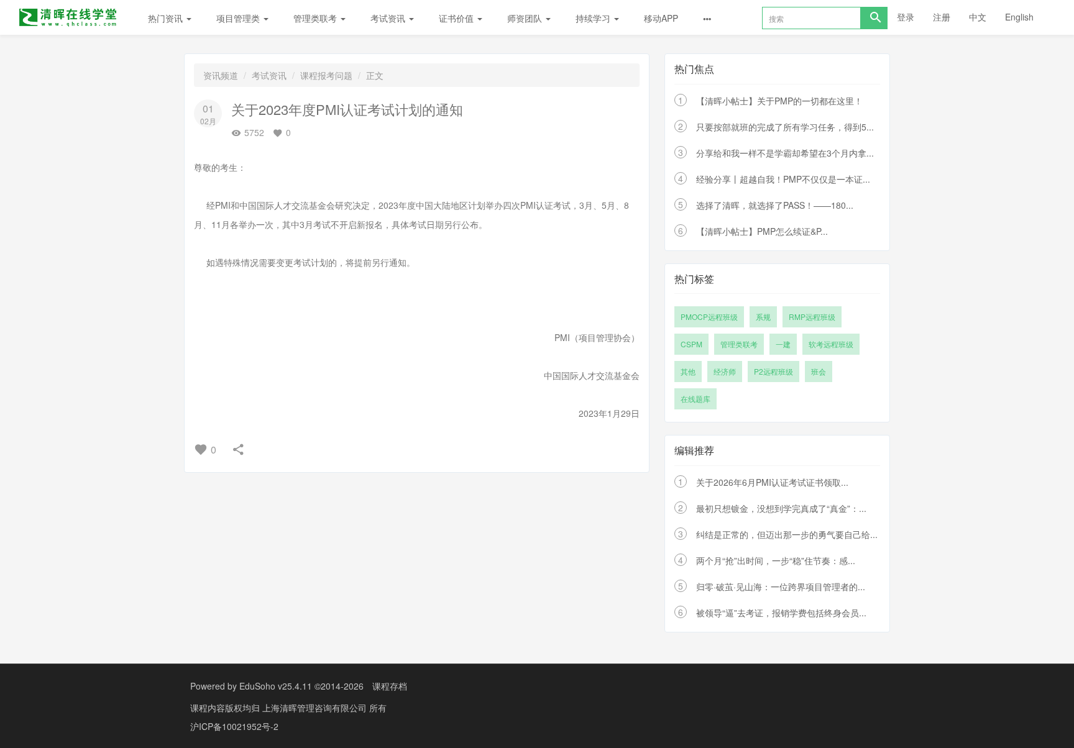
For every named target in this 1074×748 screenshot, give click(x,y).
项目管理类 (239, 18)
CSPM (691, 344)
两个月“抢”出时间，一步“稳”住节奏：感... (775, 560)
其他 (688, 371)
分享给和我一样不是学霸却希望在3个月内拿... (785, 153)
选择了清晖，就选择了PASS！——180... (774, 205)
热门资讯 (166, 18)
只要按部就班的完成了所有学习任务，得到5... (785, 127)
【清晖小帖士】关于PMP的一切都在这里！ (779, 100)
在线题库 (695, 398)
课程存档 (389, 686)
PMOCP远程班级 (709, 316)
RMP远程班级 (812, 316)
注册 (941, 17)
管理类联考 (316, 18)
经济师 (725, 371)
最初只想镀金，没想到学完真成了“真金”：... (781, 508)
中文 (977, 17)
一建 (783, 344)
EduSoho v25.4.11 (275, 686)
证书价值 (457, 18)
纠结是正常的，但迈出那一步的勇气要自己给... (787, 534)
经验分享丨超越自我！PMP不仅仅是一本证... (783, 179)
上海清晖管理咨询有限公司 (315, 707)
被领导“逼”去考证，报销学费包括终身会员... (781, 612)
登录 (905, 17)
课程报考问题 (326, 75)
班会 (818, 371)
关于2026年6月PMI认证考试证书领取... (772, 482)
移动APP (661, 18)
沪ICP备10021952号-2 (234, 726)
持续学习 (594, 18)
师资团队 (525, 18)
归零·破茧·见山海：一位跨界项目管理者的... (780, 586)
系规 (763, 316)
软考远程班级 (831, 344)
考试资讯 (389, 18)
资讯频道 (220, 75)
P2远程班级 (773, 371)
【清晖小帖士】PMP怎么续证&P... (762, 231)
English (1019, 17)
